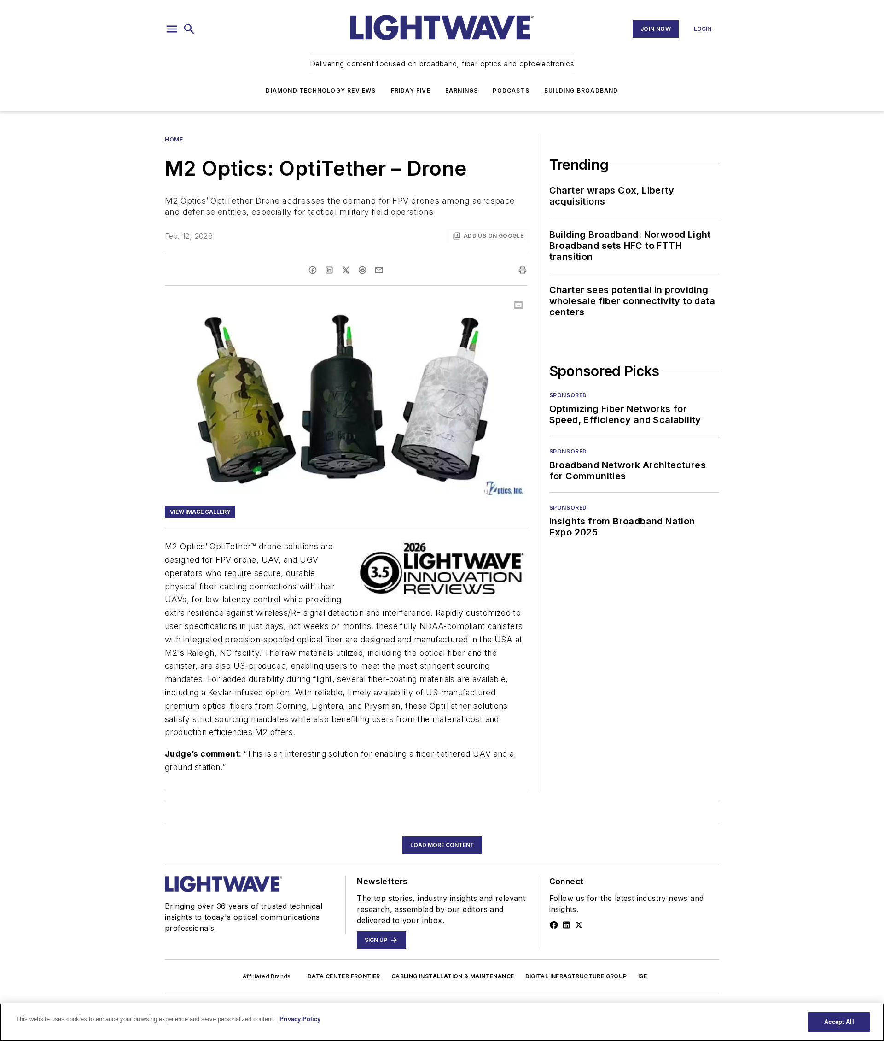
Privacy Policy (299, 1019)
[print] (522, 270)
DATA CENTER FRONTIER (344, 976)
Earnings (461, 90)
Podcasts (511, 90)
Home (174, 139)
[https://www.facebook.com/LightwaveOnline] (553, 924)
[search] (189, 29)
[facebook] (312, 270)
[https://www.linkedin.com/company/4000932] (566, 924)
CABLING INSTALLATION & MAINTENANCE (452, 976)
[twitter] (345, 270)
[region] (442, 1022)
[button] (172, 29)
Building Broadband (581, 90)
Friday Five (410, 90)
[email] (379, 270)
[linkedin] (329, 270)
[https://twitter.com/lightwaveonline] (578, 924)
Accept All (839, 1021)
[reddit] (362, 270)
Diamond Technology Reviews (321, 90)
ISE (642, 976)
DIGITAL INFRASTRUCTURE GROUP (576, 976)
